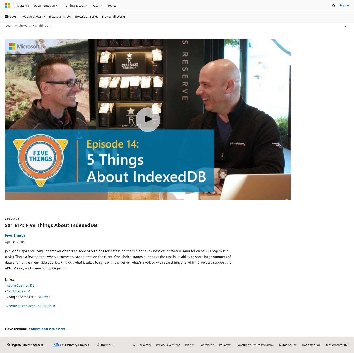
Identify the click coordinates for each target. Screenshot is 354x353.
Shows (22, 25)
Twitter (42, 297)
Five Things (40, 25)
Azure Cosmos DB (20, 285)
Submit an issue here (48, 329)
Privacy (224, 345)
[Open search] (334, 5)
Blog (188, 345)
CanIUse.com (17, 291)
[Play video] (148, 119)
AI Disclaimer (142, 345)
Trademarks (310, 345)
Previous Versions (168, 345)
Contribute (206, 345)
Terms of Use (288, 345)
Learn (10, 25)
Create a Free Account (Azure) (30, 306)
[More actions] (345, 26)
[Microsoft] (7, 5)
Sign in (344, 5)
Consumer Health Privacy (253, 345)
